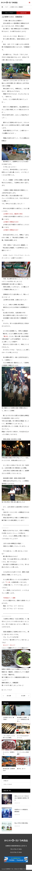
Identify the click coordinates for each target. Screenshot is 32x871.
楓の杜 (6, 336)
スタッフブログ (9, 13)
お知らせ (5, 780)
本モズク (5, 645)
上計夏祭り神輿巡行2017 (10, 230)
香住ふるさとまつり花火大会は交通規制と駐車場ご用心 (22, 798)
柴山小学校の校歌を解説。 (22, 823)
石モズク (12, 645)
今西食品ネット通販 (8, 598)
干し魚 (8, 582)
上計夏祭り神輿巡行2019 (10, 222)
